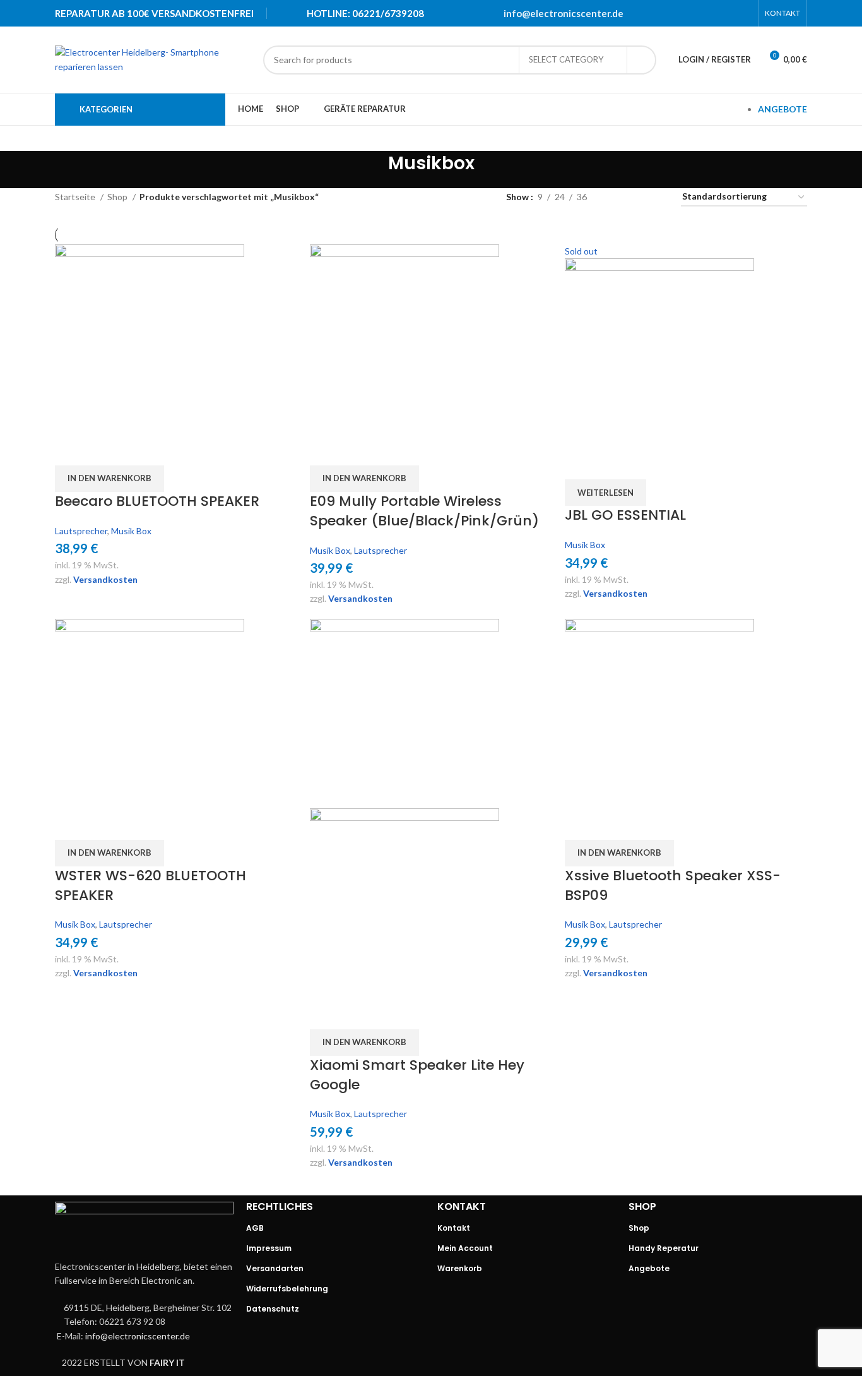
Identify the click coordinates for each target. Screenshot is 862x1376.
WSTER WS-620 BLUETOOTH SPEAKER (150, 885)
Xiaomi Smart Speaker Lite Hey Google (417, 1074)
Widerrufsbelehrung (287, 1288)
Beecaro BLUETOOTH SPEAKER (157, 501)
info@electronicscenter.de (563, 13)
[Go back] (372, 169)
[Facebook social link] (678, 13)
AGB (255, 1228)
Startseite (76, 196)
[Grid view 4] (656, 197)
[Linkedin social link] (727, 13)
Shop (118, 196)
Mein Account (465, 1248)
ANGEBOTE (782, 109)
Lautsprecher (81, 530)
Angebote (649, 1268)
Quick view (70, 449)
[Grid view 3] (636, 197)
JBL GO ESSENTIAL (625, 515)
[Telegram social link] (743, 13)
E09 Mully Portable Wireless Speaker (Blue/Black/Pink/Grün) (424, 510)
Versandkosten (105, 579)
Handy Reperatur (664, 1248)
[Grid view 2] (616, 197)
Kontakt (453, 1228)
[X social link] (694, 13)
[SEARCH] (641, 60)
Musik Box (131, 530)
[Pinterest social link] (710, 13)
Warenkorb (459, 1268)
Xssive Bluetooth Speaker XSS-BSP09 (673, 885)
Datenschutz (272, 1308)
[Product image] (404, 901)
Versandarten (275, 1268)
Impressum (269, 1248)
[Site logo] (153, 58)
